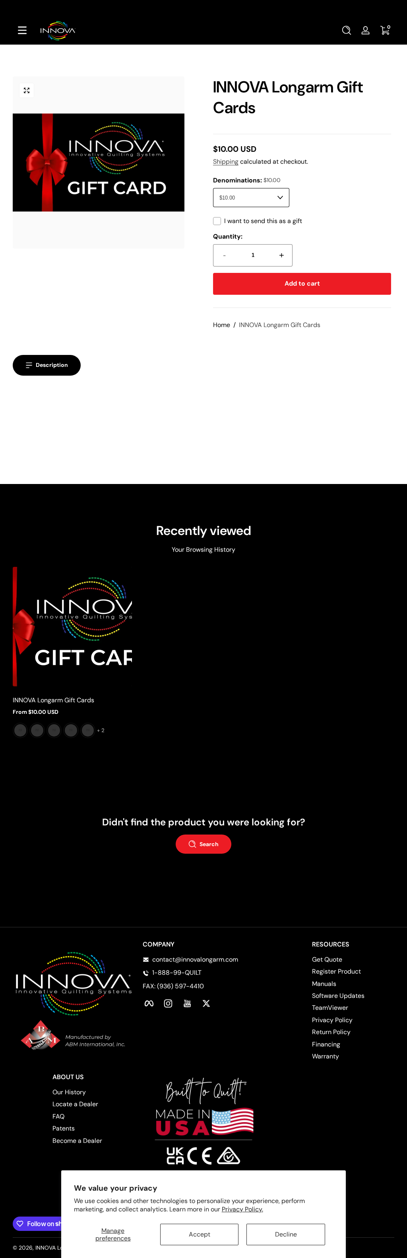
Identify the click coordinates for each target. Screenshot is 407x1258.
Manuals (324, 984)
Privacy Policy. (242, 1209)
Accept (199, 1234)
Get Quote (327, 959)
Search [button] (209, 844)
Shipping (225, 161)
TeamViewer (330, 1007)
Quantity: (227, 236)
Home (221, 325)
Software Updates (338, 996)
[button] (346, 30)
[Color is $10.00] (20, 731)
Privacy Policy (332, 1020)
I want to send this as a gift (263, 221)
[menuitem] (353, 959)
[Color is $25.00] (37, 731)
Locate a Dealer (75, 1104)
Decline (286, 1234)
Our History (69, 1092)
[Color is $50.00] (54, 731)
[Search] (346, 30)
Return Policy (331, 1032)
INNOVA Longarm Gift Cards (279, 325)
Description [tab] (52, 364)
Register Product (336, 971)
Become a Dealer (77, 1141)
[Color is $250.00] (88, 731)
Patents (63, 1128)
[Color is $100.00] (71, 731)
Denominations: (247, 180)
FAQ (58, 1116)
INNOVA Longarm (57, 1247)
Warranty (325, 1056)
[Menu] (22, 30)
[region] (203, 8)
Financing (326, 1044)
